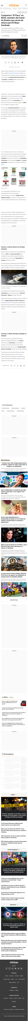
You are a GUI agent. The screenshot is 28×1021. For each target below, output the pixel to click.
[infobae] (14, 5)
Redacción (12, 990)
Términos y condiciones (9, 1009)
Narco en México (10, 411)
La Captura (10, 8)
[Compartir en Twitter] (12, 62)
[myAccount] (26, 5)
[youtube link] (15, 968)
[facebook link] (6, 968)
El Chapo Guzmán (22, 8)
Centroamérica (21, 979)
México (3, 12)
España (21, 975)
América (6, 975)
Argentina (12, 975)
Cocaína (23, 408)
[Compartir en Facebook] (8, 62)
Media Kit (14, 1001)
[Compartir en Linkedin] (15, 62)
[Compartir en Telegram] (18, 62)
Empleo (16, 990)
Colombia (17, 975)
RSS (18, 982)
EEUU (3, 411)
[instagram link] (12, 968)
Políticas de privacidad (19, 1009)
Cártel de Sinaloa (14, 73)
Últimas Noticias (12, 982)
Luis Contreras (6, 35)
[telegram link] (18, 968)
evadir (9, 302)
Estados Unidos (6, 979)
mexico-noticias (20, 411)
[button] (2, 5)
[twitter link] (9, 968)
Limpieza (16, 8)
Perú (16, 979)
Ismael (19, 96)
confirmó (16, 354)
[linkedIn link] (21, 968)
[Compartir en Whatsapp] (5, 62)
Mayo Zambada (15, 408)
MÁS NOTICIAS (14, 600)
